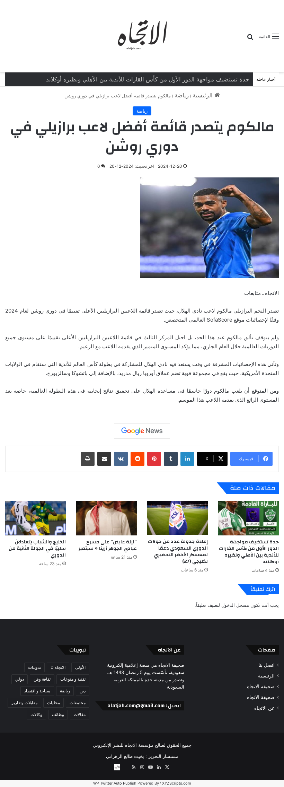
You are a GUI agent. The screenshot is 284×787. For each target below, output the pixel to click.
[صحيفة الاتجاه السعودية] (142, 36)
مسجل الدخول (235, 605)
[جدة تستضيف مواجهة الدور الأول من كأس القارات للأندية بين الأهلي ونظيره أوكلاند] (248, 518)
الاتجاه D (58, 667)
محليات (53, 702)
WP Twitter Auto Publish (114, 783)
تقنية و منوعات (73, 679)
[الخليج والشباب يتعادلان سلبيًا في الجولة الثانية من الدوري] (35, 518)
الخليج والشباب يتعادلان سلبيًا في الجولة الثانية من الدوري (37, 548)
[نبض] (125, 767)
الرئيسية (203, 95)
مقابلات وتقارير (24, 702)
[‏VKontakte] (121, 459)
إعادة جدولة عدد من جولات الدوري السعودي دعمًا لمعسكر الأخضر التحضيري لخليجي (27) (139, 79)
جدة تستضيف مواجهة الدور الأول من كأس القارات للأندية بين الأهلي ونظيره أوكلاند (249, 551)
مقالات (80, 714)
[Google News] (142, 431)
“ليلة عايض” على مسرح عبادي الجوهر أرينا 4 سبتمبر (107, 545)
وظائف (58, 714)
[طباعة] (88, 459)
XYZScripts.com (176, 783)
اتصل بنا (266, 665)
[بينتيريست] (154, 459)
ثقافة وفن (42, 679)
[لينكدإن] (187, 459)
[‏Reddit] (137, 459)
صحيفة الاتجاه (261, 686)
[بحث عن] (250, 39)
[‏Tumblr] (171, 459)
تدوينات (34, 667)
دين (83, 690)
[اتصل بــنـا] (117, 767)
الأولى (80, 667)
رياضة (182, 95)
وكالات (36, 714)
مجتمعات (78, 702)
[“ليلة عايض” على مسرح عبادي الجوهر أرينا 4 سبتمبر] (106, 518)
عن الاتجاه (264, 708)
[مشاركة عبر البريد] (104, 459)
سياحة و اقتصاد (37, 690)
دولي (19, 679)
